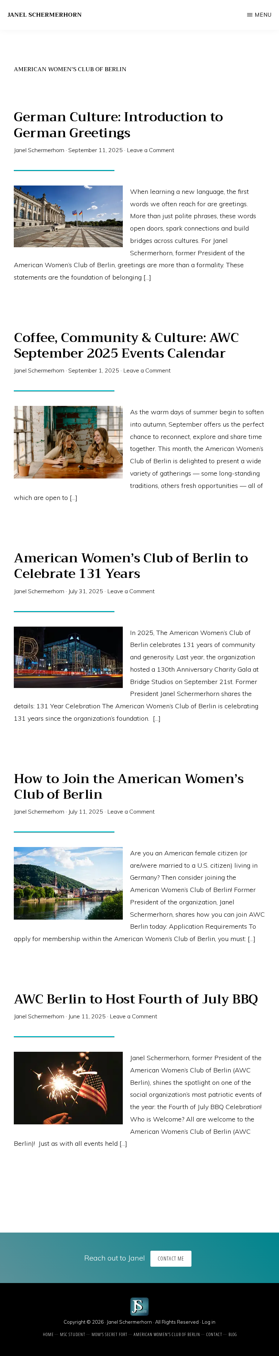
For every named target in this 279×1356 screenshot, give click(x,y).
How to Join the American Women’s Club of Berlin (128, 786)
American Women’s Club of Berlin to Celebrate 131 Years (131, 566)
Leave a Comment (150, 150)
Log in (208, 1322)
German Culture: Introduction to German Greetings (118, 125)
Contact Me (171, 1258)
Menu (263, 14)
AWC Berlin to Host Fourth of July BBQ (136, 999)
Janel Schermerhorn (44, 15)
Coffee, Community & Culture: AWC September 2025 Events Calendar (126, 345)
